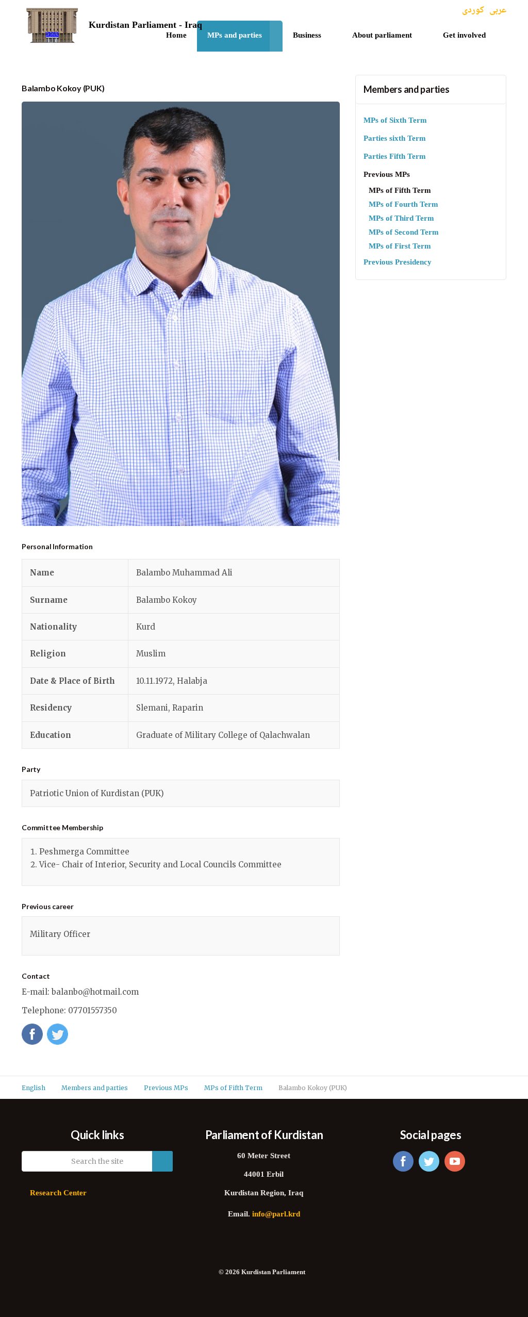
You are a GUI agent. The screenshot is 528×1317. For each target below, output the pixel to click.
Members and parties (407, 89)
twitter (429, 1161)
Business (307, 35)
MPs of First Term (400, 247)
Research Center (58, 1193)
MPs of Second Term (404, 233)
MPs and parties (234, 35)
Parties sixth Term (395, 138)
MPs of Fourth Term (403, 205)
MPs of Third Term (401, 219)
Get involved (464, 35)
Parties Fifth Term (395, 157)
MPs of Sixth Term (395, 120)
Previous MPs (387, 175)
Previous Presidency (398, 262)
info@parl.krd (276, 1214)
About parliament (382, 35)
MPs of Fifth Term (400, 191)
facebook (403, 1161)
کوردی (473, 10)
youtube (454, 1161)
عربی (497, 10)
